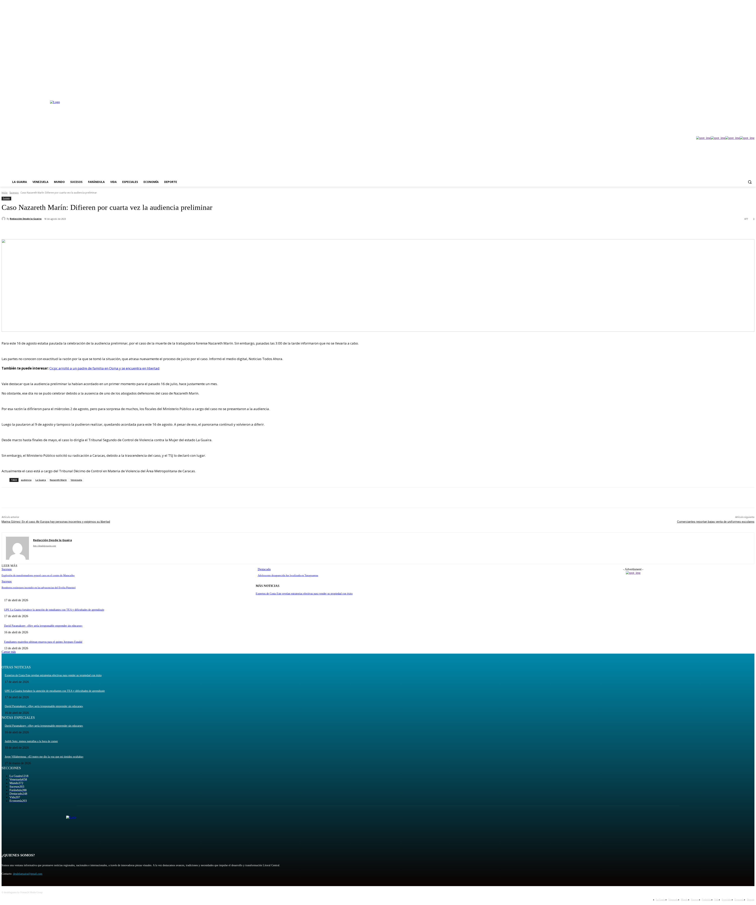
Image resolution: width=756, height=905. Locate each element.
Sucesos (14, 192)
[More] (94, 229)
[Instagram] (736, 92)
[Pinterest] (65, 229)
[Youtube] (752, 92)
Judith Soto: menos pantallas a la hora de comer (31, 741)
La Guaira (40, 479)
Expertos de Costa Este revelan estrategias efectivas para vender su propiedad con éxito (304, 593)
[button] (749, 182)
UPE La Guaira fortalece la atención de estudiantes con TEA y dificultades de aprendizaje (54, 609)
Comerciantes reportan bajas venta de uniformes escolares (715, 521)
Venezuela (76, 479)
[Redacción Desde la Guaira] (4, 219)
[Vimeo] (746, 92)
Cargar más (9, 651)
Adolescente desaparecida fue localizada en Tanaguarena (288, 575)
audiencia (26, 479)
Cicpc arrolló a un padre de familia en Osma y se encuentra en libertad (104, 368)
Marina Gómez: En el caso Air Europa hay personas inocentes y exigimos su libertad (56, 521)
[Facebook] (730, 92)
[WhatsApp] (80, 229)
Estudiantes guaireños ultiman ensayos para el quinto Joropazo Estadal (43, 641)
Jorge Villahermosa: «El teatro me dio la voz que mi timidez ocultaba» (44, 756)
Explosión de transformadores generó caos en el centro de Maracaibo (38, 575)
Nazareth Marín (58, 479)
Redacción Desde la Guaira (26, 218)
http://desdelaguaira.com (44, 546)
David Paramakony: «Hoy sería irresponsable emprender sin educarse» (43, 625)
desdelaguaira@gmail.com (27, 873)
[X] (741, 92)
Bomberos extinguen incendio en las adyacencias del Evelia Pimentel (39, 587)
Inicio (4, 192)
